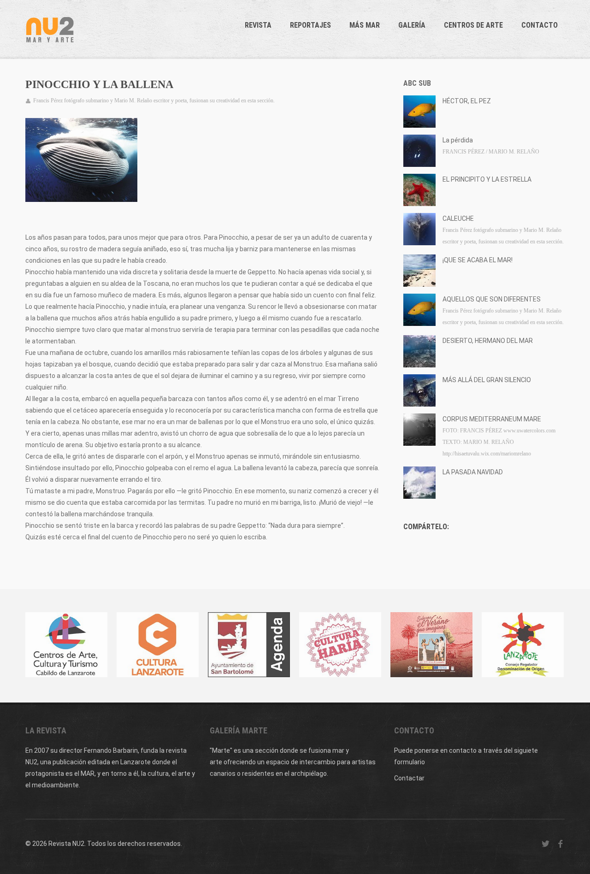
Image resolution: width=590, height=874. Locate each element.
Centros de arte (473, 25)
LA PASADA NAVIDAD (472, 472)
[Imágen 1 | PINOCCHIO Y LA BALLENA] (81, 160)
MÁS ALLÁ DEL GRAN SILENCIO (486, 380)
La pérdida (457, 140)
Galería (411, 25)
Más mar (364, 25)
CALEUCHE (458, 218)
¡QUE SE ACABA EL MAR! (477, 260)
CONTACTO (539, 25)
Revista (258, 25)
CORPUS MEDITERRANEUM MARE (491, 419)
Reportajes (310, 25)
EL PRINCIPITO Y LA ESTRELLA (486, 179)
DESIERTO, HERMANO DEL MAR (487, 340)
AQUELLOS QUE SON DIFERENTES (491, 299)
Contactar (409, 778)
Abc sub (417, 83)
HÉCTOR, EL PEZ (466, 101)
